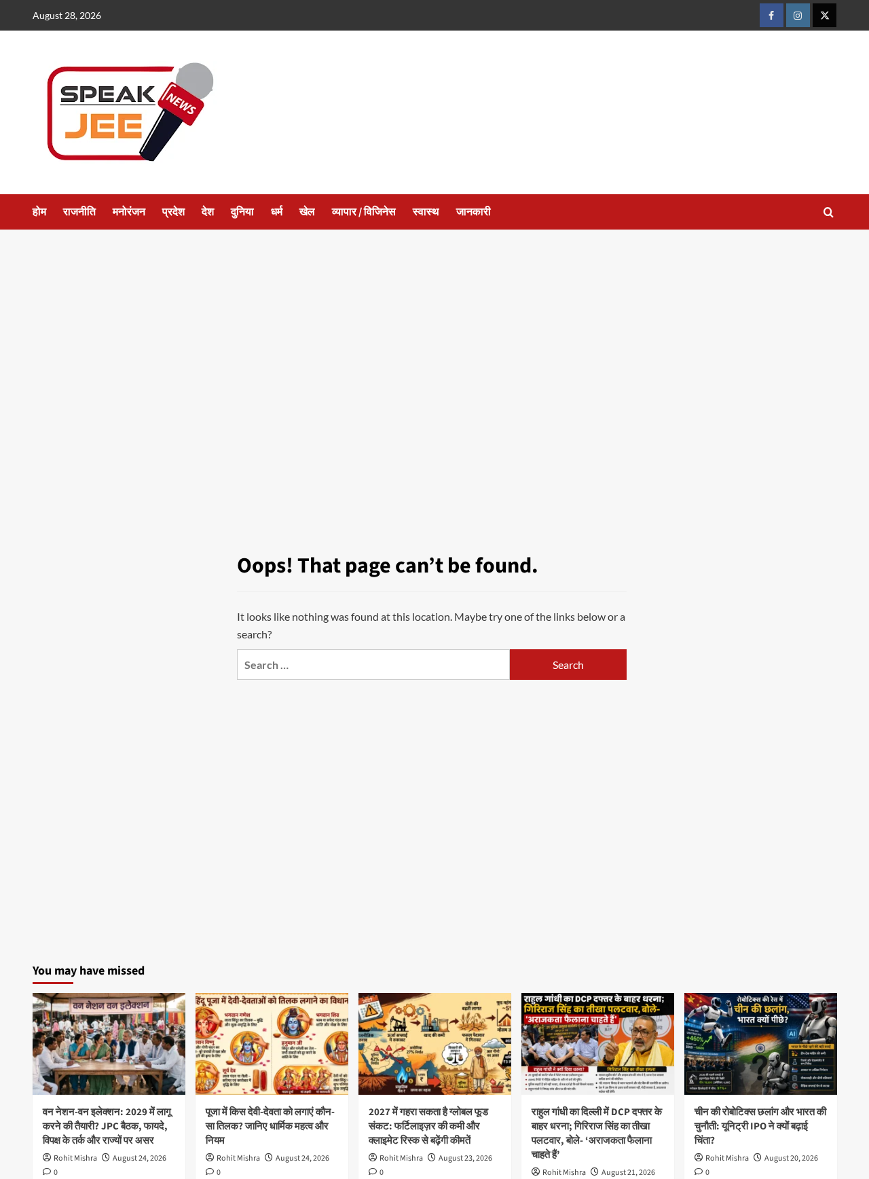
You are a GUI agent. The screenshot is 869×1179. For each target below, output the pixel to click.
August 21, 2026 (628, 1172)
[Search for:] (373, 664)
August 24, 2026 (139, 1158)
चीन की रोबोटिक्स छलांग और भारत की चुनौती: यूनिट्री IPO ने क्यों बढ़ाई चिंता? (760, 1126)
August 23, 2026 (465, 1158)
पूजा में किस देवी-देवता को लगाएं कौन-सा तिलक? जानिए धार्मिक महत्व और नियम (270, 1126)
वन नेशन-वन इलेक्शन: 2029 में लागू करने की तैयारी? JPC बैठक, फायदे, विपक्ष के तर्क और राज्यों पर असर (107, 1126)
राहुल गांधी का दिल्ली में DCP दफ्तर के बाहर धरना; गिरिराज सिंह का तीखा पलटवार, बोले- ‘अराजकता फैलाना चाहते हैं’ (597, 1133)
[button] (828, 212)
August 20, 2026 (791, 1158)
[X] (824, 15)
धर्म (276, 211)
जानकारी (473, 211)
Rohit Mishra (75, 1158)
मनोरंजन (129, 211)
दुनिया (242, 211)
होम (39, 211)
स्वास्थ (426, 211)
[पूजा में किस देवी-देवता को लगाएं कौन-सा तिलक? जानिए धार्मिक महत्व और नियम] (272, 1044)
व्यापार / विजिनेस (364, 211)
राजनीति (79, 211)
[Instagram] (798, 15)
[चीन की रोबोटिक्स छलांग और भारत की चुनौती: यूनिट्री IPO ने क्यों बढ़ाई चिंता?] (760, 1044)
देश (208, 211)
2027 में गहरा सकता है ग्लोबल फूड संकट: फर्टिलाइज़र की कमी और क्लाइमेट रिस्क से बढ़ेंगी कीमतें (428, 1126)
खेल (307, 211)
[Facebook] (771, 15)
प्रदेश (173, 211)
